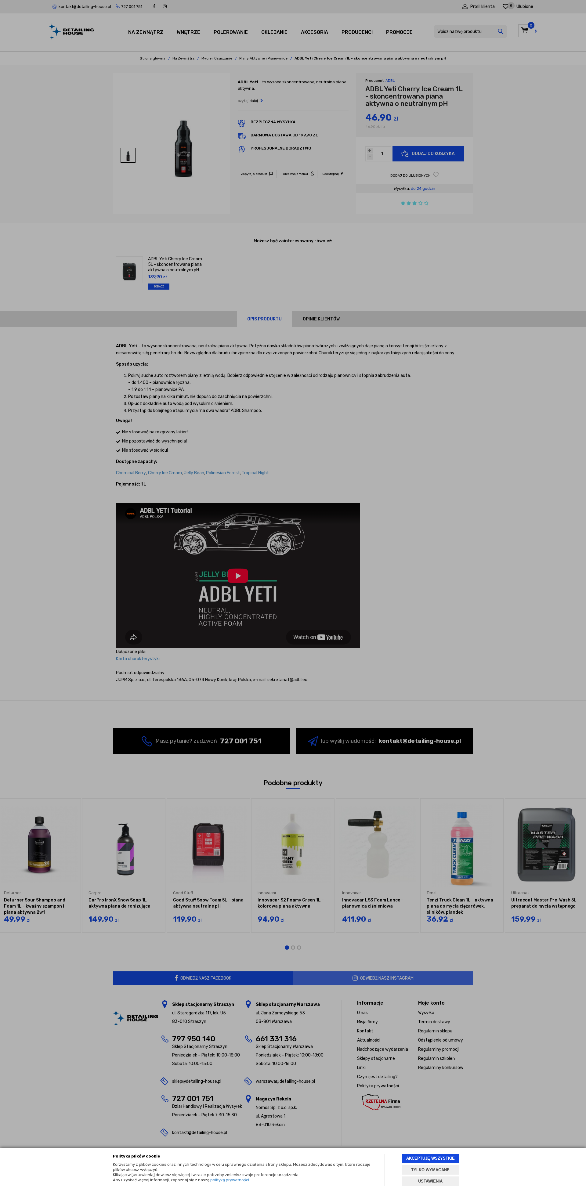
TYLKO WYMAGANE (430, 1170)
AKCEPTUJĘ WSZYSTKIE (430, 1158)
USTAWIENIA (430, 1181)
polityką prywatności (229, 1180)
